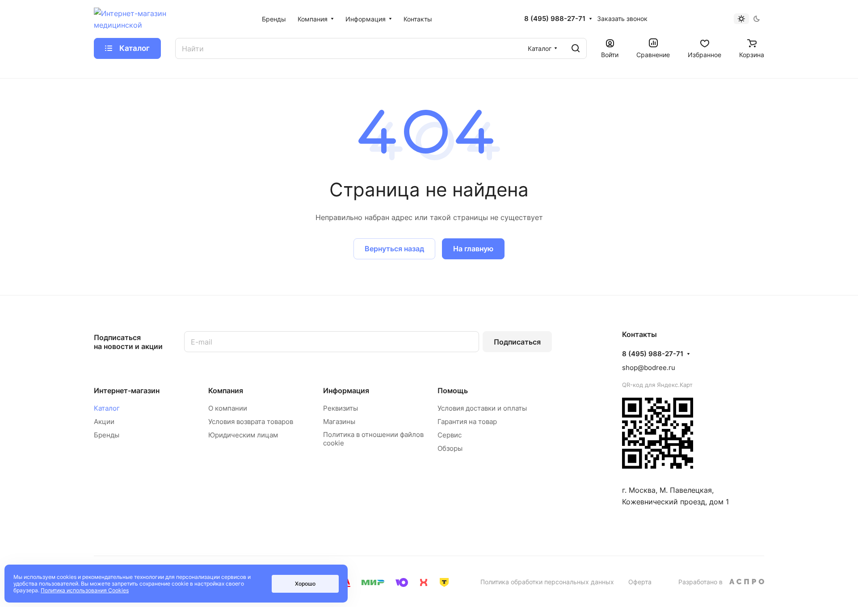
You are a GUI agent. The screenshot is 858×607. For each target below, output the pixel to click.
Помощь (452, 390)
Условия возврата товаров (250, 421)
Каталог (107, 408)
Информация (346, 390)
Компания (225, 390)
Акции (104, 421)
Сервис (449, 435)
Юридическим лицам (243, 435)
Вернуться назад (394, 248)
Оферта (640, 582)
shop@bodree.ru (648, 367)
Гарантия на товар (467, 421)
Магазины (339, 421)
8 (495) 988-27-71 (554, 19)
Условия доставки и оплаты (482, 408)
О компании (227, 408)
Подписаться (517, 341)
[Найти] (575, 48)
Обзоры (450, 448)
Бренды (106, 435)
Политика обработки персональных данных (547, 582)
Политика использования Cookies (85, 590)
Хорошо (305, 583)
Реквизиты (340, 408)
